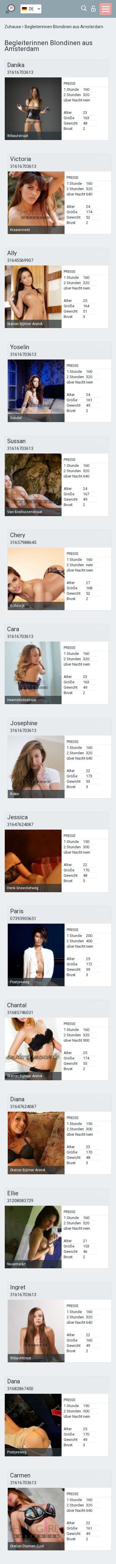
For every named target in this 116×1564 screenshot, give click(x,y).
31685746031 (20, 1012)
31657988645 (23, 542)
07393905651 (23, 918)
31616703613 (20, 72)
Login (94, 6)
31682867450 (20, 1388)
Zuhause (13, 26)
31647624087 (20, 824)
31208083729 (20, 1200)
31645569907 (20, 260)
